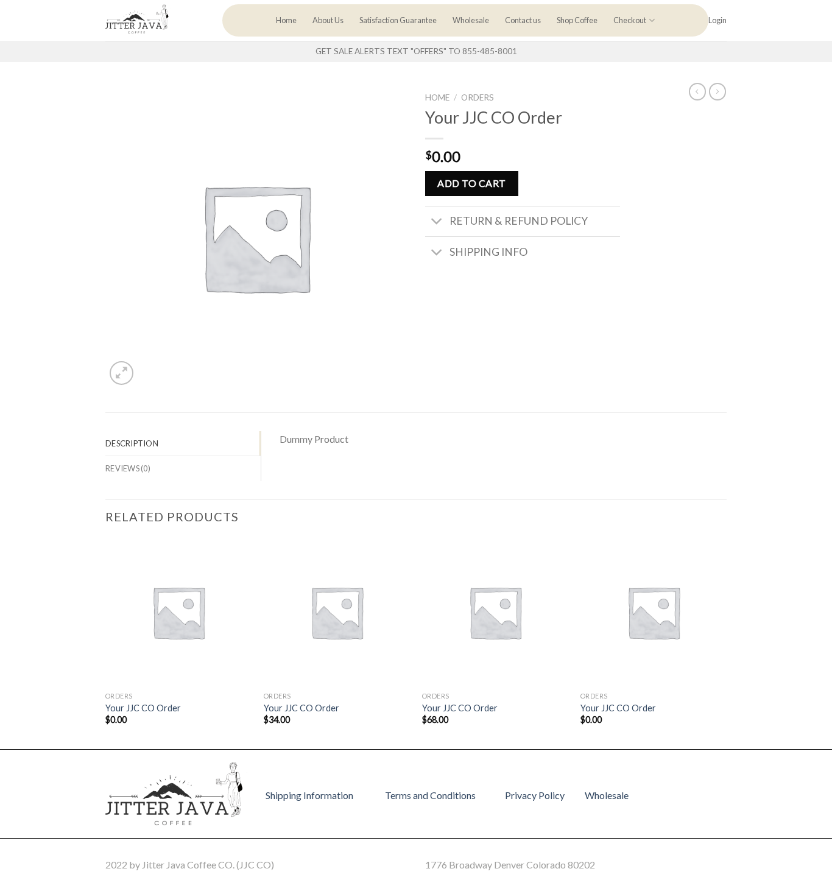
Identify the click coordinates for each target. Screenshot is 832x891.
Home (286, 20)
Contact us (523, 20)
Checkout (629, 20)
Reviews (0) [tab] (127, 468)
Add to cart (471, 183)
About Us (328, 20)
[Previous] (106, 643)
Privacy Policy (535, 795)
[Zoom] (121, 373)
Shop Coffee (577, 20)
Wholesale (471, 20)
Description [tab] (131, 443)
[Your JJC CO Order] (178, 612)
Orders (477, 97)
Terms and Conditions (430, 795)
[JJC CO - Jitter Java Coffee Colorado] (154, 20)
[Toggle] (437, 223)
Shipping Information (309, 795)
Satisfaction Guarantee (398, 20)
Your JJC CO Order (143, 708)
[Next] (726, 643)
